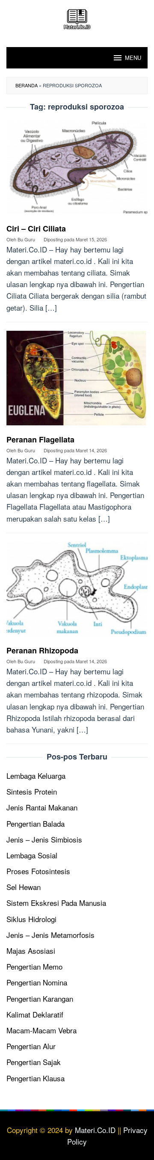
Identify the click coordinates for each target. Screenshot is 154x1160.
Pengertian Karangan (39, 998)
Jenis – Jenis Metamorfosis (50, 934)
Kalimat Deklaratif (34, 1014)
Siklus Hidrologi (31, 919)
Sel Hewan (23, 886)
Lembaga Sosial (31, 855)
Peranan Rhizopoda (42, 650)
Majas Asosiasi (30, 950)
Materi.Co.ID (95, 1129)
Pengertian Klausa (35, 1078)
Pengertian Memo (34, 966)
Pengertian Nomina (36, 982)
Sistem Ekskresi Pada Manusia (56, 902)
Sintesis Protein (31, 791)
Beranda (26, 85)
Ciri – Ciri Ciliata (36, 228)
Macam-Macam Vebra (41, 1030)
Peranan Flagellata (40, 439)
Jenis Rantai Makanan (41, 807)
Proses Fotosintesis (38, 871)
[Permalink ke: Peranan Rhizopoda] (77, 592)
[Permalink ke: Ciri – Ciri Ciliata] (77, 170)
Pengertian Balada (35, 823)
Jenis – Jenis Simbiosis (44, 839)
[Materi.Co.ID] (77, 17)
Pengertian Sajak (33, 1061)
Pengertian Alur (31, 1046)
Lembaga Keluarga (35, 775)
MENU (133, 57)
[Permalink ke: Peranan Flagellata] (77, 381)
